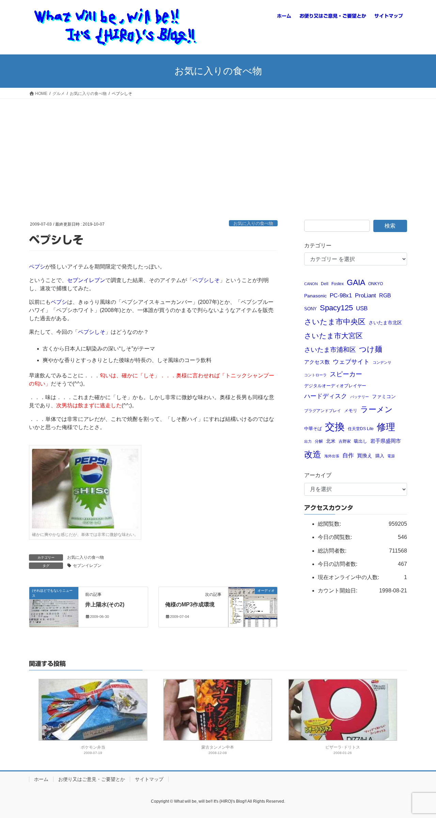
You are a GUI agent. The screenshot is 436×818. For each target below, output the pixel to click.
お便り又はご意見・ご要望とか (91, 779)
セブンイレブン (86, 280)
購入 (379, 455)
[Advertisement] (218, 149)
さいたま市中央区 (334, 322)
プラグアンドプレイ (322, 410)
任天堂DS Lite (361, 428)
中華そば (313, 428)
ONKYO (375, 283)
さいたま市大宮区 (333, 336)
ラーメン (376, 409)
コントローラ (315, 375)
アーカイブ (317, 475)
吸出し (360, 441)
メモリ (350, 410)
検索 (390, 226)
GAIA (356, 282)
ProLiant (365, 295)
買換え (364, 455)
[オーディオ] (252, 606)
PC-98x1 (341, 295)
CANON (311, 284)
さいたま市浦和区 (330, 349)
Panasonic (315, 295)
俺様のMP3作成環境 (190, 604)
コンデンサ (382, 362)
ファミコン (384, 396)
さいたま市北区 (385, 322)
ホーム (41, 779)
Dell (324, 283)
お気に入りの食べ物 (253, 223)
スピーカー (346, 374)
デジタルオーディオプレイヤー (335, 385)
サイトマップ (149, 779)
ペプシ (37, 266)
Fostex (337, 283)
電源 (391, 456)
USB (362, 308)
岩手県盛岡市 (385, 441)
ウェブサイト (351, 361)
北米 (331, 441)
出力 (308, 441)
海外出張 (331, 456)
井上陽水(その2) (104, 604)
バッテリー (359, 397)
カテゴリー (317, 245)
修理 (386, 427)
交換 (335, 426)
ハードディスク (325, 396)
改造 (312, 454)
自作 (348, 455)
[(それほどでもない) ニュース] (53, 605)
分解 (319, 441)
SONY (310, 308)
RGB (385, 295)
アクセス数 (317, 362)
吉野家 (345, 441)
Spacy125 (336, 308)
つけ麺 (370, 349)
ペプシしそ (206, 280)
